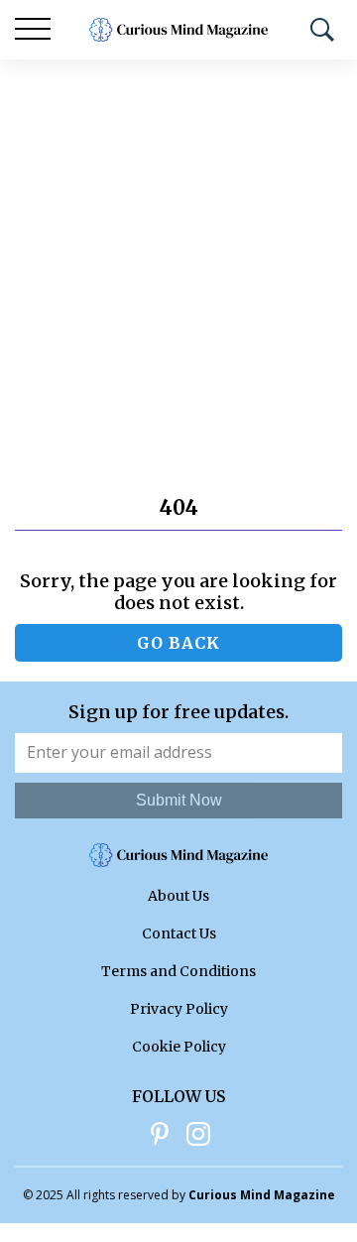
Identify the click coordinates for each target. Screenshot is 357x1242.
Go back (178, 643)
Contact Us (179, 933)
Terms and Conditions (178, 971)
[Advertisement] (178, 248)
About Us (178, 896)
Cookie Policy (179, 1047)
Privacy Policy (179, 1009)
